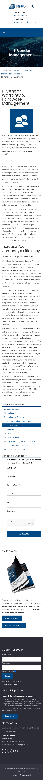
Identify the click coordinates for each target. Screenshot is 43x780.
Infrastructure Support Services (16, 445)
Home (16, 71)
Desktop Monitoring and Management (19, 441)
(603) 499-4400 (20, 15)
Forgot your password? (11, 681)
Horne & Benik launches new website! (18, 696)
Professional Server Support (15, 449)
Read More (9, 716)
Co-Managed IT (10, 429)
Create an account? (10, 684)
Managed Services (11, 409)
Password (6, 663)
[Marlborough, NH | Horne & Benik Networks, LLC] (21, 7)
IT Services (27, 71)
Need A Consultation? (14, 625)
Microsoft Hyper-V (11, 437)
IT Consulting (9, 413)
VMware (7, 433)
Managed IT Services (10, 74)
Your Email (6, 654)
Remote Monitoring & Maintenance (18, 421)
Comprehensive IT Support (14, 417)
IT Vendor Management (13, 425)
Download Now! (11, 618)
